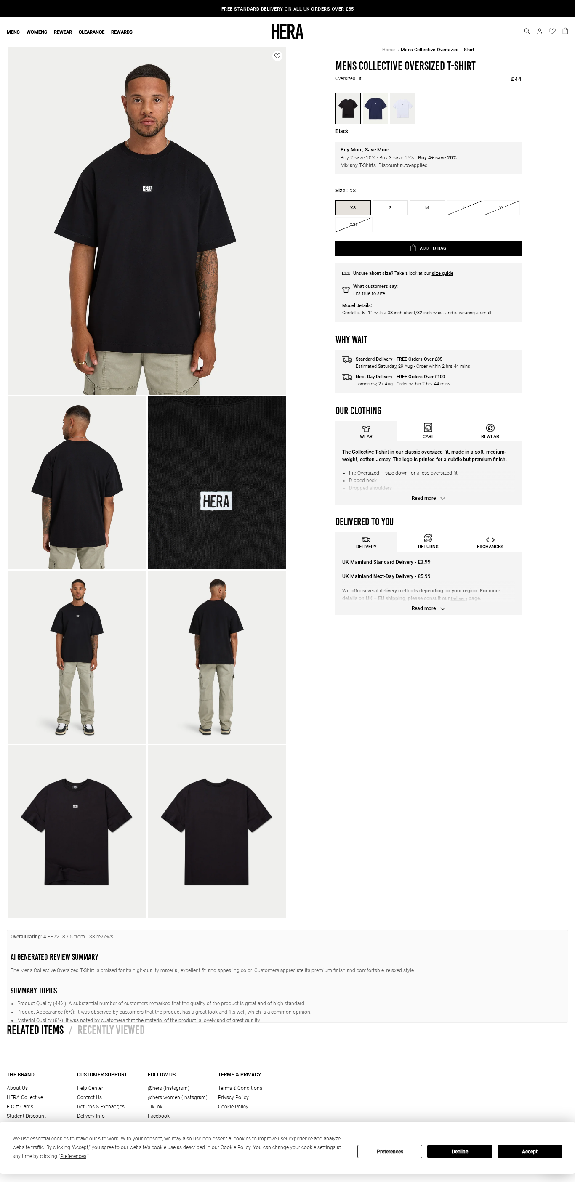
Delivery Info (91, 1116)
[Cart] (565, 30)
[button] (527, 31)
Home (388, 50)
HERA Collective (25, 1097)
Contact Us (89, 1097)
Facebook (159, 1116)
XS (353, 207)
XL (502, 207)
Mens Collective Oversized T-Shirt (437, 50)
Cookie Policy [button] (235, 1147)
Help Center (90, 1088)
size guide (442, 273)
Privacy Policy (233, 1097)
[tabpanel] (428, 473)
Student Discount (26, 1116)
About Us (17, 1088)
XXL (354, 224)
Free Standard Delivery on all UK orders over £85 (287, 9)
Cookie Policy (233, 1107)
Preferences (390, 1152)
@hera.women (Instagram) (178, 1097)
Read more (424, 498)
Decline (460, 1152)
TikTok (155, 1107)
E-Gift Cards (20, 1107)
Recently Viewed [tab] (107, 1030)
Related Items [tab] (35, 1030)
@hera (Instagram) (168, 1088)
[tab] (366, 431)
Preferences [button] (73, 1156)
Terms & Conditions (240, 1088)
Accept (530, 1152)
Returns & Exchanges (101, 1107)
